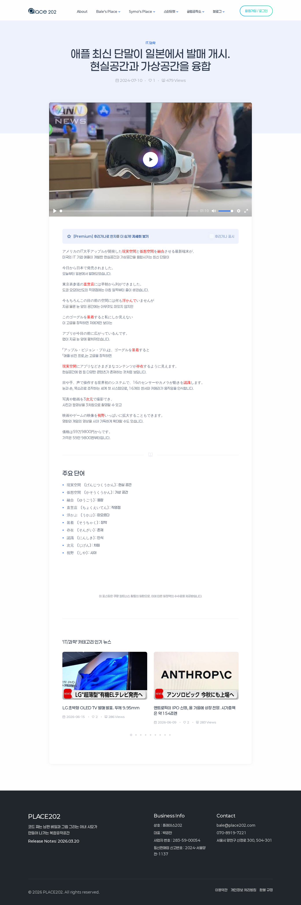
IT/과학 (150, 43)
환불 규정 (266, 890)
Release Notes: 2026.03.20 (53, 841)
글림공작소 (194, 11)
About (82, 11)
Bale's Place (106, 11)
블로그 (217, 11)
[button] (131, 735)
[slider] (128, 211)
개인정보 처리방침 (243, 890)
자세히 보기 (140, 236)
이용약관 (221, 890)
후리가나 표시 (224, 236)
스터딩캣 (169, 11)
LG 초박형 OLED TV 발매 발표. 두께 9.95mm (101, 707)
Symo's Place (140, 11)
